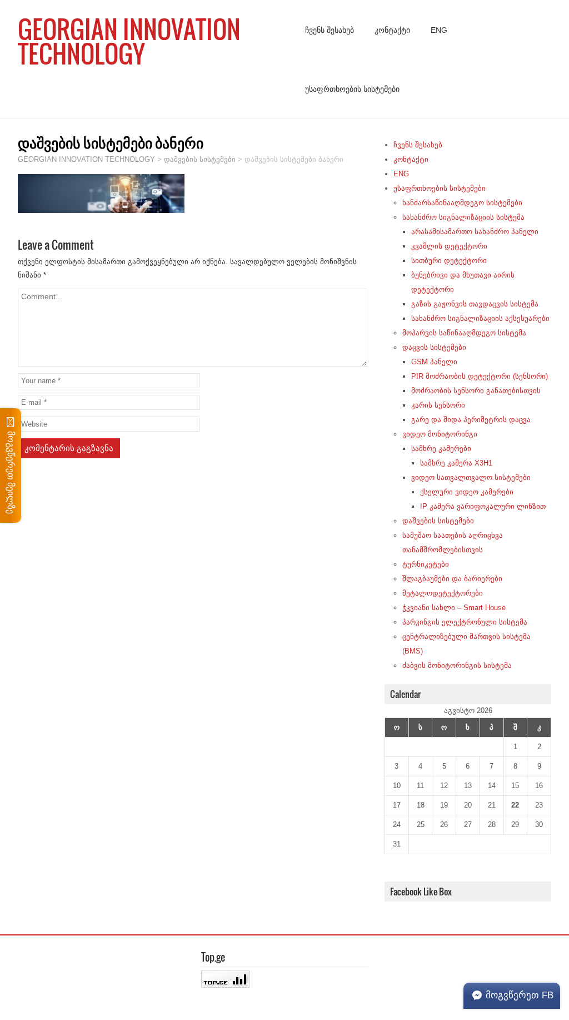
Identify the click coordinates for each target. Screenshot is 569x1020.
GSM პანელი (434, 362)
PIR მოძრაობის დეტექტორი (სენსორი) (479, 376)
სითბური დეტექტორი (449, 260)
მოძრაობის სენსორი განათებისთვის (476, 391)
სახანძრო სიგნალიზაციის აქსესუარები (480, 318)
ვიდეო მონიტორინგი (439, 434)
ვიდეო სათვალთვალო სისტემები (471, 477)
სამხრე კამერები (441, 448)
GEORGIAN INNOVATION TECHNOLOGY (129, 41)
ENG (439, 30)
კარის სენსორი (438, 405)
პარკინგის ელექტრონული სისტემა (464, 622)
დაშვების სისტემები (438, 521)
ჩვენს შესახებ (329, 30)
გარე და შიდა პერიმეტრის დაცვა (471, 419)
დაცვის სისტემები (434, 347)
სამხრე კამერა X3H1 (456, 463)
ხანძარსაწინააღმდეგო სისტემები (462, 203)
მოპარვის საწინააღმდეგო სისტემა (464, 333)
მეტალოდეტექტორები (442, 593)
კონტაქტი (392, 30)
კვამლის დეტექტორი (449, 246)
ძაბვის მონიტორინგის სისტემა (457, 665)
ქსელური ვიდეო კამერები (466, 492)
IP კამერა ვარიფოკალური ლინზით (483, 506)
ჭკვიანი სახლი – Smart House (454, 607)
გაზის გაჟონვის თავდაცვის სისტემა (474, 304)
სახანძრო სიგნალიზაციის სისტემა (463, 217)
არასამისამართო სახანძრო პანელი (474, 231)
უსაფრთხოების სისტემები (352, 89)
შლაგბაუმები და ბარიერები (452, 579)
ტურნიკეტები (425, 564)
